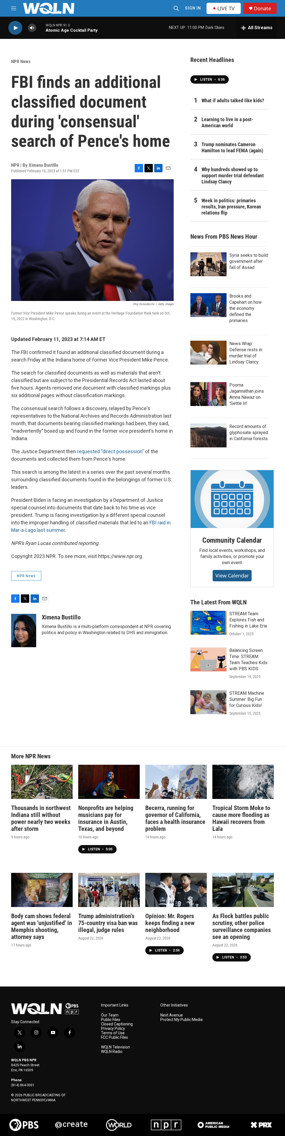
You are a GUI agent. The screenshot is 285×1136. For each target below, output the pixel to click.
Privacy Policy (113, 1029)
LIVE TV (226, 8)
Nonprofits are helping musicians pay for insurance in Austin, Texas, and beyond (105, 818)
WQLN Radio (111, 1052)
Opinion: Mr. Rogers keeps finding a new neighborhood (170, 923)
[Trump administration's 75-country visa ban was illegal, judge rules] (109, 890)
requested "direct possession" (110, 451)
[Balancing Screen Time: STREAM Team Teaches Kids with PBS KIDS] (208, 659)
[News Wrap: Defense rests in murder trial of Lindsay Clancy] (208, 353)
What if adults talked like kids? (233, 100)
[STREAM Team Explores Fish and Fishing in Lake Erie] (208, 623)
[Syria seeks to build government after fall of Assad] (208, 264)
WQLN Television (115, 1047)
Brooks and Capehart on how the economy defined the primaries (245, 308)
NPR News (21, 61)
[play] (15, 28)
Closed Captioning (117, 1024)
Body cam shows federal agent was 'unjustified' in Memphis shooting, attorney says (41, 926)
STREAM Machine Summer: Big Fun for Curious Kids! (246, 699)
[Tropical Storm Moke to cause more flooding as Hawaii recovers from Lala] (243, 782)
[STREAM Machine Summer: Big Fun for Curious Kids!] (208, 702)
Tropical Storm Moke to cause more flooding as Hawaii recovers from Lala (241, 818)
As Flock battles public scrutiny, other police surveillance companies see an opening (241, 926)
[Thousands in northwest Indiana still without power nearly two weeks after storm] (42, 782)
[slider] (41, 28)
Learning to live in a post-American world (228, 122)
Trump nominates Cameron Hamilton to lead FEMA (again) (232, 147)
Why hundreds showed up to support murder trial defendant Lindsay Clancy (233, 175)
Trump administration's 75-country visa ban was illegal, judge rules (108, 923)
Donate (262, 8)
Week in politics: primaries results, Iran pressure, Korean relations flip (231, 207)
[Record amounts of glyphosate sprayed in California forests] (208, 435)
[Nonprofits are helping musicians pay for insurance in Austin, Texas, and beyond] (109, 782)
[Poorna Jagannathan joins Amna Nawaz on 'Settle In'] (208, 394)
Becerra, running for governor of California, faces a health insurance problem (175, 818)
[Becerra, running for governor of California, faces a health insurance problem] (176, 782)
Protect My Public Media (181, 1020)
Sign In (193, 8)
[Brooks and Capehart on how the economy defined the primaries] (208, 305)
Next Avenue (171, 1015)
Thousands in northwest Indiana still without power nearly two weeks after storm (41, 818)
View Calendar (232, 575)
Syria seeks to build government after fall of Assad (248, 261)
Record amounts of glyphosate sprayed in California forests (248, 432)
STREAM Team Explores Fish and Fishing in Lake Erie (248, 620)
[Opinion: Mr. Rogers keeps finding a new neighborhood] (176, 890)
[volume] (32, 28)
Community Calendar (232, 540)
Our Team (110, 1015)
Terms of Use (113, 1033)
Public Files (110, 1020)
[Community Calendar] (232, 499)
